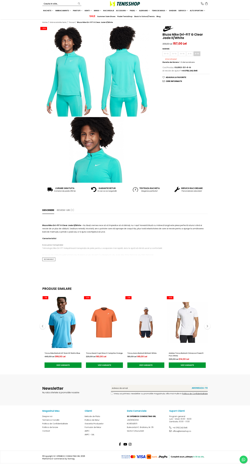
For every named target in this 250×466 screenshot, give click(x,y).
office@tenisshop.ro (181, 431)
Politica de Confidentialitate (195, 393)
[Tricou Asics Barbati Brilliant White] (145, 322)
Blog (159, 16)
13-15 (182, 53)
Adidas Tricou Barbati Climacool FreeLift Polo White (186, 354)
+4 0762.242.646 (179, 427)
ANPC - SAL (89, 434)
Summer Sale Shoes (106, 16)
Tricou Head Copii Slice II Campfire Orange (104, 353)
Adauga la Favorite (176, 77)
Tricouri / (73, 22)
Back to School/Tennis (144, 16)
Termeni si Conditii (50, 420)
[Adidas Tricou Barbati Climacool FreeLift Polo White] (187, 322)
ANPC (87, 431)
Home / (45, 22)
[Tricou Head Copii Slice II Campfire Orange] (104, 322)
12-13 (174, 53)
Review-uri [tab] (65, 210)
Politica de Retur (92, 420)
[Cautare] (79, 4)
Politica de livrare (50, 427)
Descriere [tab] (48, 210)
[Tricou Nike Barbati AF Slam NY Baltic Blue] (63, 322)
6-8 (189, 53)
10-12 (166, 53)
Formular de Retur (93, 427)
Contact (46, 431)
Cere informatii (174, 81)
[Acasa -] (125, 3)
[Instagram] (130, 444)
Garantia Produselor (94, 423)
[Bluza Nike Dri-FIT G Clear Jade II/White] (68, 71)
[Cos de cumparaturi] (206, 3)
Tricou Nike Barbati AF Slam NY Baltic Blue (62, 353)
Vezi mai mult (49, 259)
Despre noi (47, 416)
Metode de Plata (92, 416)
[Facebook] (120, 444)
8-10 (197, 53)
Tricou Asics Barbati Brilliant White (142, 353)
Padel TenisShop (124, 16)
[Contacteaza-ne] (202, 3)
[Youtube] (125, 444)
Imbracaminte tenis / (59, 22)
